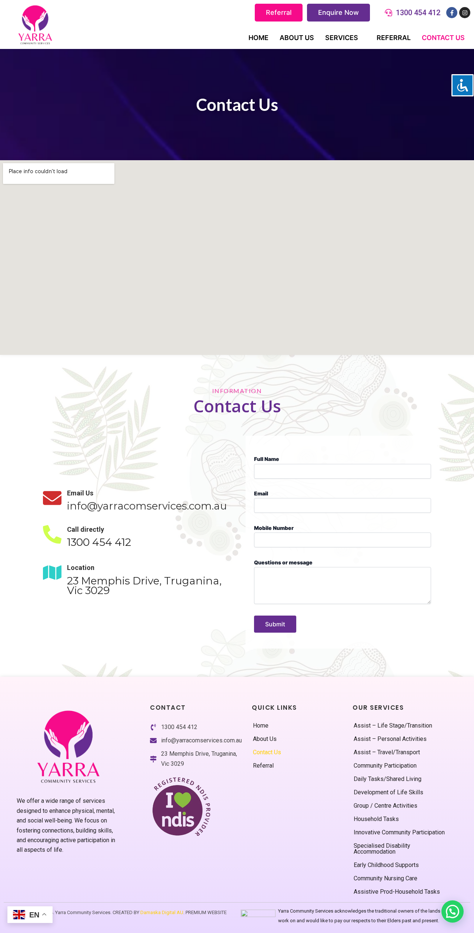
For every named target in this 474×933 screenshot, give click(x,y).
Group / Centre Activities (385, 805)
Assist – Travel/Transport (387, 752)
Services (341, 38)
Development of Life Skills (388, 792)
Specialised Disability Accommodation (382, 848)
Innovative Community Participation (399, 832)
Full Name (266, 459)
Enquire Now (338, 12)
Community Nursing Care (385, 878)
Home (258, 38)
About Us (297, 38)
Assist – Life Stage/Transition (393, 725)
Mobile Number (274, 528)
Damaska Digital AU (161, 912)
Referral (278, 12)
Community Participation (385, 765)
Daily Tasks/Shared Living (387, 778)
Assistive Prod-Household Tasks (397, 891)
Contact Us (443, 38)
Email (261, 493)
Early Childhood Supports (386, 864)
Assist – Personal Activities (390, 738)
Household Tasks (376, 818)
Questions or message (283, 562)
